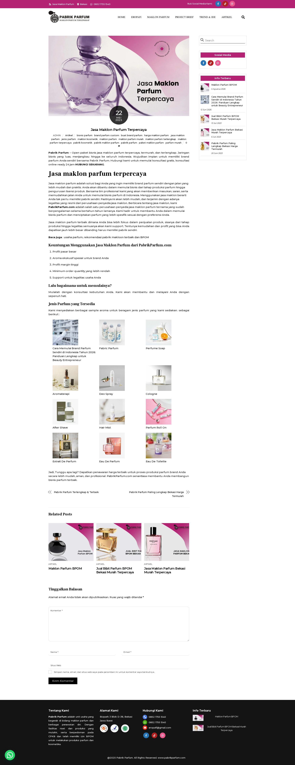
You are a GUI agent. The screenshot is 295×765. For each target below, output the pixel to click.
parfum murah (173, 142)
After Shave (60, 427)
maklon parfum (108, 139)
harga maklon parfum (156, 135)
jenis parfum (68, 139)
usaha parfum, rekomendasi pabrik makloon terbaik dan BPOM (106, 237)
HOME (121, 17)
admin (57, 135)
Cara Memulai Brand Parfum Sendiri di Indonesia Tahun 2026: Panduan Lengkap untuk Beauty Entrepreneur (227, 101)
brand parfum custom (106, 135)
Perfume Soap (155, 348)
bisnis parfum (84, 135)
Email (127, 652)
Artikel (69, 135)
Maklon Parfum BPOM (65, 568)
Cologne (151, 393)
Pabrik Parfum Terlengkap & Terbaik (76, 492)
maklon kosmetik (88, 139)
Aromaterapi (61, 393)
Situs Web (56, 665)
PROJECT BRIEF (184, 17)
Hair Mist (105, 427)
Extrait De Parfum (64, 461)
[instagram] (232, 3)
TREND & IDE (207, 17)
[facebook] (218, 3)
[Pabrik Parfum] (68, 21)
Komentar (57, 610)
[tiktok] (225, 3)
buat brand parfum (131, 135)
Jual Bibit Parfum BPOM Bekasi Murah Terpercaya (115, 570)
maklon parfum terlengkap (160, 139)
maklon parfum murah (131, 139)
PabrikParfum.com (61, 207)
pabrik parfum (129, 142)
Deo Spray (106, 393)
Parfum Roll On (156, 427)
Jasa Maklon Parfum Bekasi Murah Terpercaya (164, 570)
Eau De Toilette (156, 461)
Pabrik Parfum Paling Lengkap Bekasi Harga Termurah (156, 494)
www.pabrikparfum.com (171, 757)
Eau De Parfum (109, 461)
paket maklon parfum (151, 142)
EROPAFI (136, 17)
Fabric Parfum (108, 348)
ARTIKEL (226, 17)
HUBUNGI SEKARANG (89, 164)
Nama (55, 652)
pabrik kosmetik (82, 142)
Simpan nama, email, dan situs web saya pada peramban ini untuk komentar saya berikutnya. (104, 672)
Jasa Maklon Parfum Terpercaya (119, 129)
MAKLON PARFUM (158, 17)
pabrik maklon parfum (106, 142)
